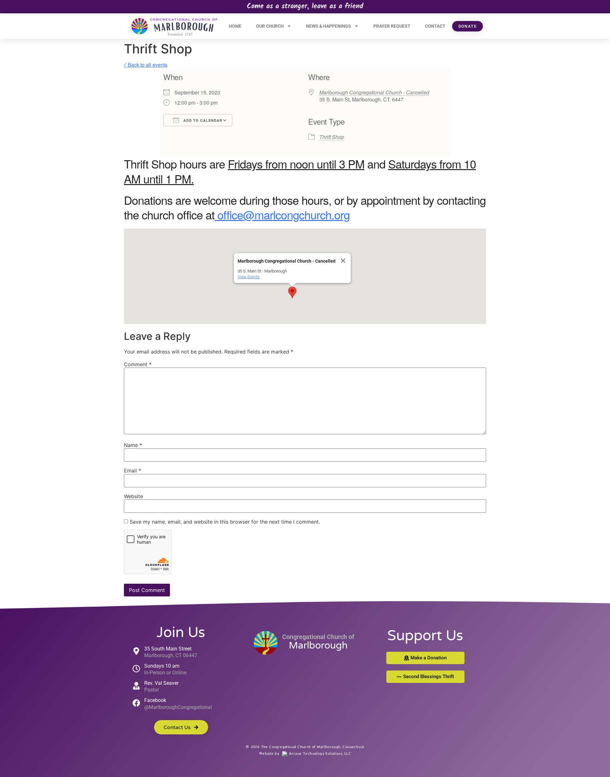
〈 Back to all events (145, 64)
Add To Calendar (202, 120)
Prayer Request (391, 26)
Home (235, 26)
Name (133, 445)
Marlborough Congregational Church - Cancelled (374, 92)
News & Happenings (328, 26)
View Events (249, 276)
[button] (292, 292)
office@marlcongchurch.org (282, 214)
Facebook (155, 700)
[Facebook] (136, 703)
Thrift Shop (331, 137)
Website (133, 496)
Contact (435, 26)
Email (132, 470)
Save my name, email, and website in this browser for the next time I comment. (225, 521)
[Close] (343, 260)
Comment (138, 364)
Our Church (270, 26)
